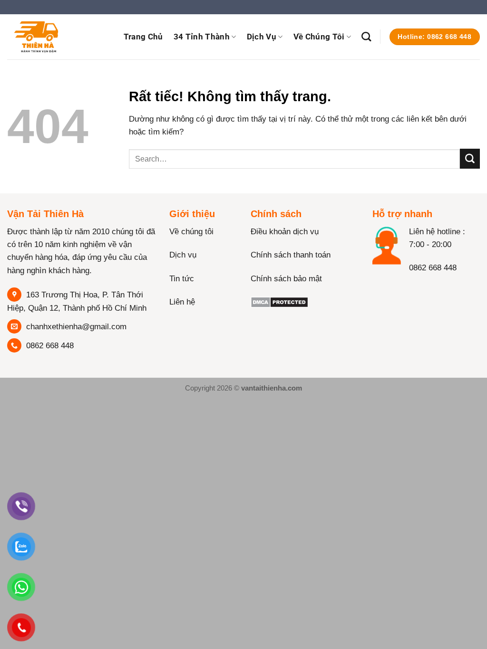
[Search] (366, 36)
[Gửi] (470, 159)
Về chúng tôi (191, 231)
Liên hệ (182, 301)
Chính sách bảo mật (286, 278)
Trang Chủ (143, 36)
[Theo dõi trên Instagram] (399, 287)
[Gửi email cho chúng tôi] (436, 287)
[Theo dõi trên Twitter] (417, 287)
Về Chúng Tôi (319, 36)
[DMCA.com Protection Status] (279, 301)
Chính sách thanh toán (291, 254)
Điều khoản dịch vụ (285, 231)
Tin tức (181, 278)
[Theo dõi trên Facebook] (381, 287)
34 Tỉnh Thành (202, 36)
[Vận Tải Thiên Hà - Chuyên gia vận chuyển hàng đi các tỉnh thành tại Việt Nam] (54, 36)
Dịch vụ (261, 36)
